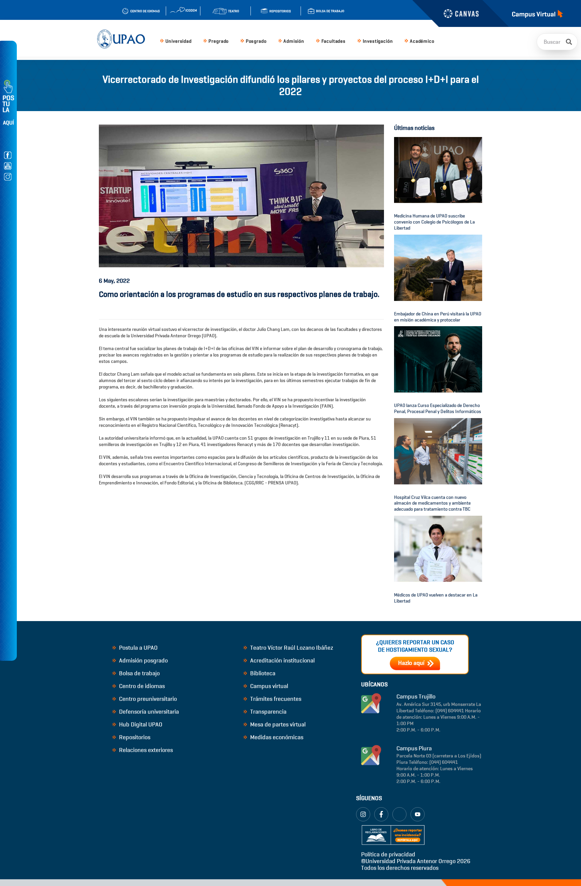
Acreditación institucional (282, 660)
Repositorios (134, 737)
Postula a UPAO (138, 648)
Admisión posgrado (143, 660)
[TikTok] (399, 814)
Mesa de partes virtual (277, 724)
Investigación (378, 41)
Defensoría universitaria (148, 712)
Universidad (178, 41)
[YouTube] (418, 814)
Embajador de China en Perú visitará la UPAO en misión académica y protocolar (437, 317)
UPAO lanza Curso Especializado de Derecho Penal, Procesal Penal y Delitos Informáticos (437, 408)
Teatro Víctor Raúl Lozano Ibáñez (291, 648)
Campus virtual (268, 686)
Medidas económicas (276, 737)
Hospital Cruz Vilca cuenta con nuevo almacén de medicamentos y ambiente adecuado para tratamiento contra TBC (432, 503)
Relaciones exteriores (145, 750)
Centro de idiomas (141, 686)
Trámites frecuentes (275, 699)
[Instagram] (363, 814)
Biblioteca (262, 673)
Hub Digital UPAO (140, 724)
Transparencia (267, 712)
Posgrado (256, 41)
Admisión (293, 41)
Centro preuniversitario (147, 699)
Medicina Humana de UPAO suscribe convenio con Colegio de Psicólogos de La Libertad (434, 222)
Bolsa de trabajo (139, 673)
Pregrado (218, 41)
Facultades (333, 41)
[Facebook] (381, 814)
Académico (422, 41)
